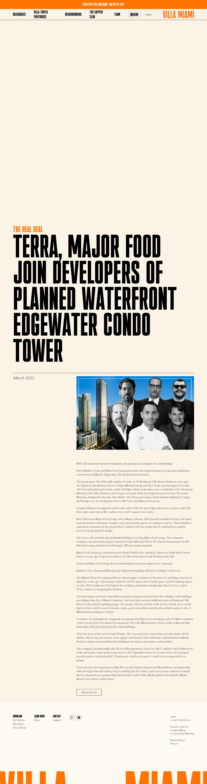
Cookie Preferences (180, 720)
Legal (172, 716)
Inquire (134, 14)
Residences (19, 14)
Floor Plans (19, 727)
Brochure (18, 723)
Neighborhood (73, 14)
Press (37, 720)
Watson (174, 743)
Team (117, 14)
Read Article (89, 692)
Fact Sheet (19, 720)
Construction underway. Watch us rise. (103, 4)
